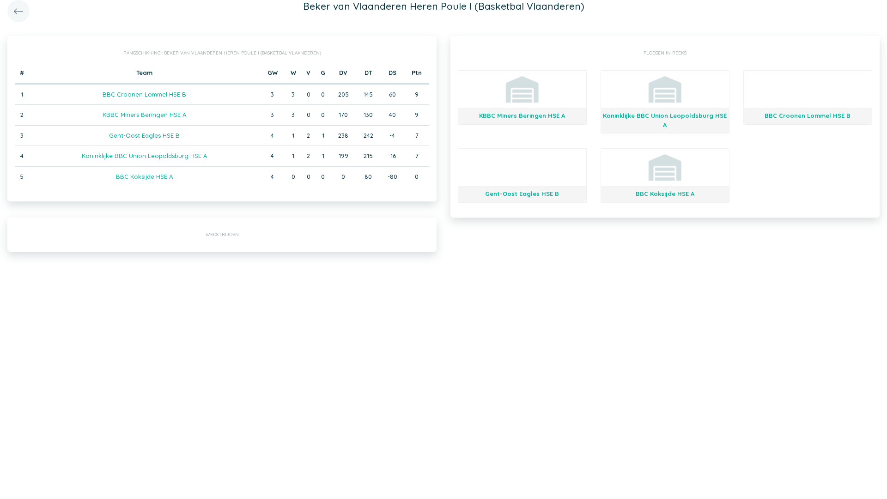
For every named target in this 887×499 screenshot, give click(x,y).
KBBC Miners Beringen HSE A (144, 114)
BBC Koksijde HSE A (144, 176)
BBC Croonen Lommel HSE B (144, 94)
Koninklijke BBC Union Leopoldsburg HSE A (144, 155)
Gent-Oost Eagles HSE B (144, 135)
